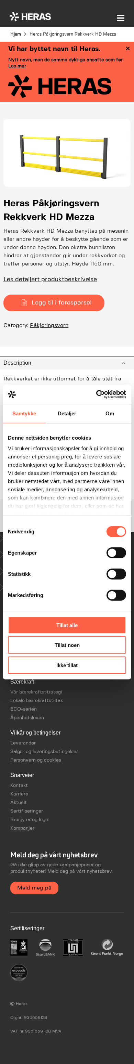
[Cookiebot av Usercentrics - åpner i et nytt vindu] (96, 394)
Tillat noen (67, 645)
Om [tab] (109, 413)
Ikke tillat (67, 665)
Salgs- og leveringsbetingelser (44, 751)
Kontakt (19, 785)
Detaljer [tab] (67, 413)
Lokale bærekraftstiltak (36, 700)
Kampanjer (22, 828)
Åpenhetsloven (27, 717)
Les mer (17, 66)
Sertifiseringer (26, 811)
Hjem (15, 34)
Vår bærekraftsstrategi (36, 692)
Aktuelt (18, 802)
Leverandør (23, 743)
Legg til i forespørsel (61, 303)
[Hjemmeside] (30, 16)
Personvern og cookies (35, 760)
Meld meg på (34, 888)
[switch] (116, 552)
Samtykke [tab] (24, 413)
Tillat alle (67, 625)
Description (17, 363)
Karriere (19, 794)
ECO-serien (23, 709)
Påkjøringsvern (49, 325)
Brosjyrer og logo (29, 819)
